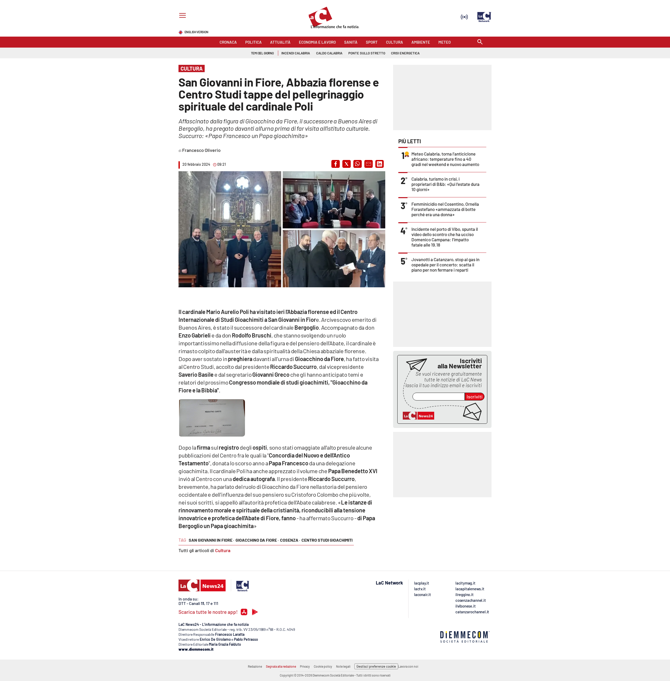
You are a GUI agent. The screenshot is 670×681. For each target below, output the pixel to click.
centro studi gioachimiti (327, 539)
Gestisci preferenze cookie (376, 666)
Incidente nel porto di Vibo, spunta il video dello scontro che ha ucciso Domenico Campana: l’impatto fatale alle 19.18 (444, 236)
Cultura (222, 550)
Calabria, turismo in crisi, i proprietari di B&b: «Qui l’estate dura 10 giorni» (445, 184)
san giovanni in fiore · (211, 539)
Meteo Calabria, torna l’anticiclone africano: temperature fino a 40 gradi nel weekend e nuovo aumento (445, 159)
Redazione (255, 666)
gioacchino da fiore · (257, 539)
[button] (335, 164)
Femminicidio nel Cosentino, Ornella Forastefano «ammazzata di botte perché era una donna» (445, 209)
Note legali (343, 666)
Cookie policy (323, 666)
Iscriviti (475, 396)
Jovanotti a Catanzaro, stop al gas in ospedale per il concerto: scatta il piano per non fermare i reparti (445, 264)
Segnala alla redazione (281, 666)
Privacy (305, 666)
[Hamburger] (181, 16)
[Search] (480, 42)
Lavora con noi (408, 666)
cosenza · (290, 539)
